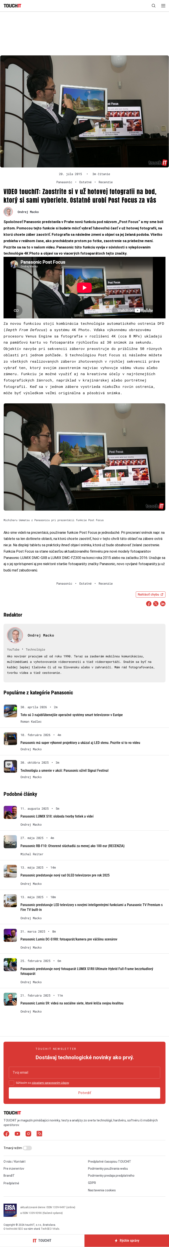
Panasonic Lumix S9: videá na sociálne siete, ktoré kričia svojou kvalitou (71, 1003)
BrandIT (9, 1175)
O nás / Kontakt (15, 1161)
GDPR (92, 1183)
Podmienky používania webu (108, 1168)
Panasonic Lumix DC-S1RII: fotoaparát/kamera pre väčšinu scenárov (68, 939)
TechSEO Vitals (50, 1228)
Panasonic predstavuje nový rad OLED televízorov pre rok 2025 (65, 875)
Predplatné (11, 1183)
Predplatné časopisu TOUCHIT (109, 1161)
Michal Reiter (31, 854)
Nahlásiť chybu (148, 594)
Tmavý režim (13, 1148)
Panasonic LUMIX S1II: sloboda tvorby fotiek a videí (57, 816)
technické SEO (14, 1228)
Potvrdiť (84, 1093)
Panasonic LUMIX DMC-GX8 (25, 558)
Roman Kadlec (31, 721)
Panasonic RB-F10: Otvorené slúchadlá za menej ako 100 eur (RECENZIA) (72, 846)
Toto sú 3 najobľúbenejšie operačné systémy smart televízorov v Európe (71, 715)
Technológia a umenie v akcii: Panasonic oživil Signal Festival (64, 770)
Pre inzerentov (14, 1168)
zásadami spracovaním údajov (50, 1082)
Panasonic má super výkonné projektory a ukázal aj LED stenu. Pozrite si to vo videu (80, 743)
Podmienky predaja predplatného (111, 1175)
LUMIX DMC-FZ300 (66, 558)
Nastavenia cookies (102, 1190)
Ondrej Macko (28, 212)
